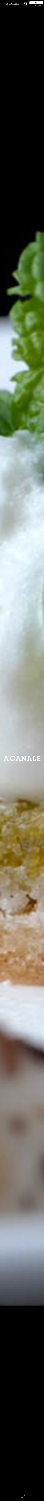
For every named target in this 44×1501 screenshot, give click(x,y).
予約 (36, 3)
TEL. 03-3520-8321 (36, 5)
